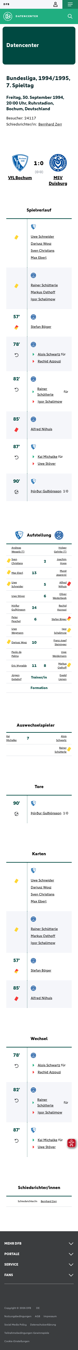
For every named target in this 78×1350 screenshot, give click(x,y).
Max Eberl (39, 257)
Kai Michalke (47, 456)
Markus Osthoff (43, 292)
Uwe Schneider (42, 236)
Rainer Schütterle (44, 285)
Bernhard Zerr (50, 124)
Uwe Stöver (47, 463)
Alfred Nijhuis (41, 429)
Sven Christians (42, 250)
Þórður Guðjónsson (46, 491)
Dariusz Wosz (41, 243)
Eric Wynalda (19, 666)
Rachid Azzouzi (49, 361)
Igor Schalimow (43, 299)
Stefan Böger (41, 327)
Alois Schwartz (49, 354)
